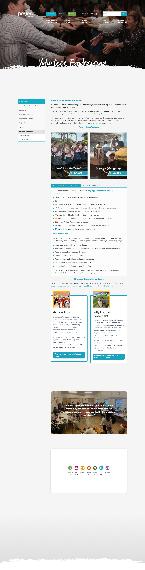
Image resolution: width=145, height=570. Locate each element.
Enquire (61, 14)
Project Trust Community (26, 123)
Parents (107, 472)
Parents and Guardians (26, 118)
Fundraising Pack (25, 135)
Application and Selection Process (29, 106)
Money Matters (24, 139)
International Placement (26, 114)
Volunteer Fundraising (26, 131)
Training (21, 127)
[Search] (124, 14)
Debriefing (22, 110)
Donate (71, 14)
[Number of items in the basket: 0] (96, 14)
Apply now (50, 14)
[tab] (66, 185)
